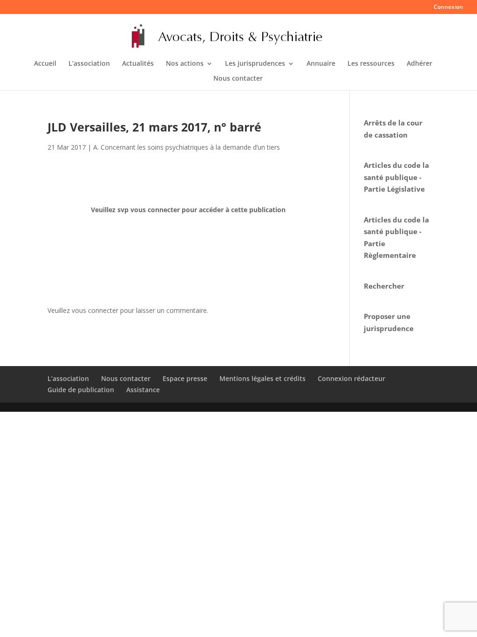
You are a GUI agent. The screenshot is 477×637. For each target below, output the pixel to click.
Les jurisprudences (255, 64)
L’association (89, 64)
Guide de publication (81, 389)
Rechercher (384, 286)
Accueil (45, 64)
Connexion (448, 7)
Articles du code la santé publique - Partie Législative (396, 177)
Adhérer (419, 64)
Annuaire (321, 64)
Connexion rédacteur (351, 378)
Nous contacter (238, 79)
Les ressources (371, 64)
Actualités (138, 64)
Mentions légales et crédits (262, 378)
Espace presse (185, 378)
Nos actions (185, 64)
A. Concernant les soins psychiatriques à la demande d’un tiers (186, 147)
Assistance (143, 389)
